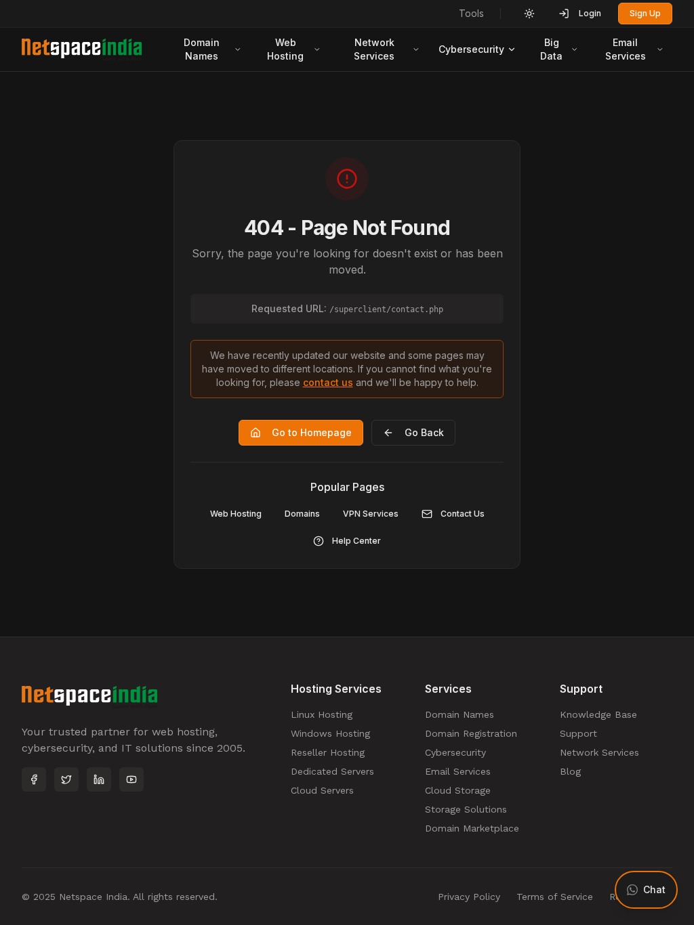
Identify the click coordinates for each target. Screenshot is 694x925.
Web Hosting (285, 49)
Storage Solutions (466, 809)
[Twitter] (66, 779)
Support (578, 733)
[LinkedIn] (99, 779)
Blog (570, 771)
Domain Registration (471, 733)
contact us (328, 382)
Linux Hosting (321, 714)
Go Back (424, 432)
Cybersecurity (471, 49)
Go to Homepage (312, 432)
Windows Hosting (330, 733)
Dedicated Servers (332, 771)
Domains (302, 514)
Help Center (356, 541)
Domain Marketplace (472, 828)
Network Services (374, 49)
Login (590, 13)
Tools (471, 13)
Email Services (625, 49)
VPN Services (371, 514)
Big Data (551, 49)
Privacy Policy (469, 896)
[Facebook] (34, 779)
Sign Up (645, 13)
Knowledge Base (598, 714)
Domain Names (202, 49)
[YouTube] (131, 779)
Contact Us (463, 514)
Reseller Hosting (328, 752)
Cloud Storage (458, 790)
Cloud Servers (322, 790)
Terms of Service (554, 896)
